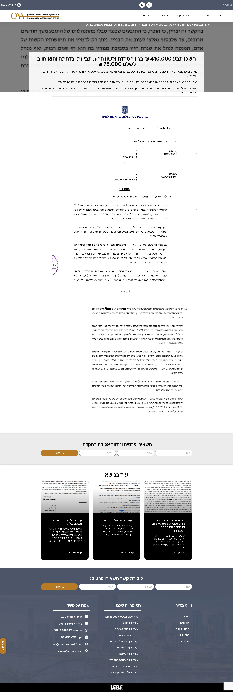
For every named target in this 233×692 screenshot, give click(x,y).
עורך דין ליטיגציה (128, 653)
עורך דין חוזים (130, 622)
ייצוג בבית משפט (128, 635)
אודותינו (204, 15)
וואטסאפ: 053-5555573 (67, 630)
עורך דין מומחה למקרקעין (124, 641)
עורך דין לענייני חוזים (126, 647)
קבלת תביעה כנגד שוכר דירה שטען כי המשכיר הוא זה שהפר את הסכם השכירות (168, 525)
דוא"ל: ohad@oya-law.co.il (66, 644)
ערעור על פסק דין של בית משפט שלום (65, 522)
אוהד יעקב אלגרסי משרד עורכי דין (193, 24)
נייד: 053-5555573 (70, 623)
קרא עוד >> (179, 552)
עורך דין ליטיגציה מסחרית (123, 659)
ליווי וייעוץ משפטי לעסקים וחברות (120, 616)
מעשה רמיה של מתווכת (119, 520)
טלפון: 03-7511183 (71, 616)
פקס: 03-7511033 (71, 637)
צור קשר (146, 15)
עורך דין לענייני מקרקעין (124, 672)
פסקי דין (163, 15)
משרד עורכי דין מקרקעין (124, 666)
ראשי (219, 15)
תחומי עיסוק (185, 15)
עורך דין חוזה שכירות (126, 629)
